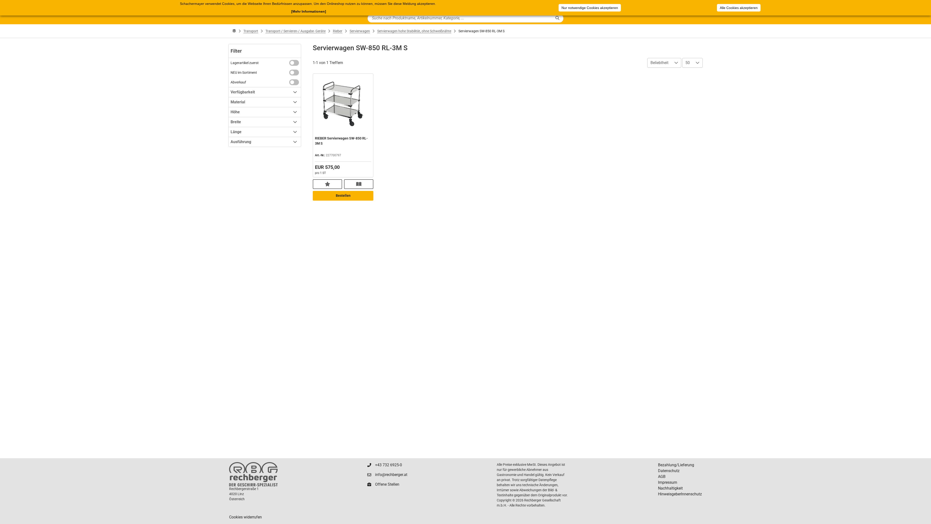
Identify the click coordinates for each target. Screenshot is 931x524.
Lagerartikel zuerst (245, 63)
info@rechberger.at (391, 474)
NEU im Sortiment (244, 72)
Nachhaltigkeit (670, 488)
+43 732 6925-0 (388, 465)
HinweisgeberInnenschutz (680, 494)
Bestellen (343, 195)
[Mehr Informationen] (308, 11)
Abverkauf (238, 82)
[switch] (294, 63)
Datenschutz (669, 470)
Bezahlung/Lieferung (676, 465)
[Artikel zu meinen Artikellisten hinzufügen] (327, 184)
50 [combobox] (687, 62)
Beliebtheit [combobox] (659, 62)
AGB (662, 476)
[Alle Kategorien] (234, 31)
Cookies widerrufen (245, 517)
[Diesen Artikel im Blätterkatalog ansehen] (358, 184)
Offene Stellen (387, 484)
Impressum (667, 482)
